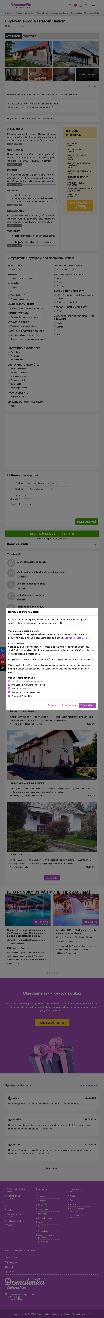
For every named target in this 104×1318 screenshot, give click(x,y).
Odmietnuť (53, 705)
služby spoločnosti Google (76, 637)
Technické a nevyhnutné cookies (27, 680)
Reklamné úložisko (21, 688)
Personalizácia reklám (22, 696)
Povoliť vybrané (69, 705)
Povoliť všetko (87, 705)
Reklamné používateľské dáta (26, 692)
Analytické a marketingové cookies (28, 684)
